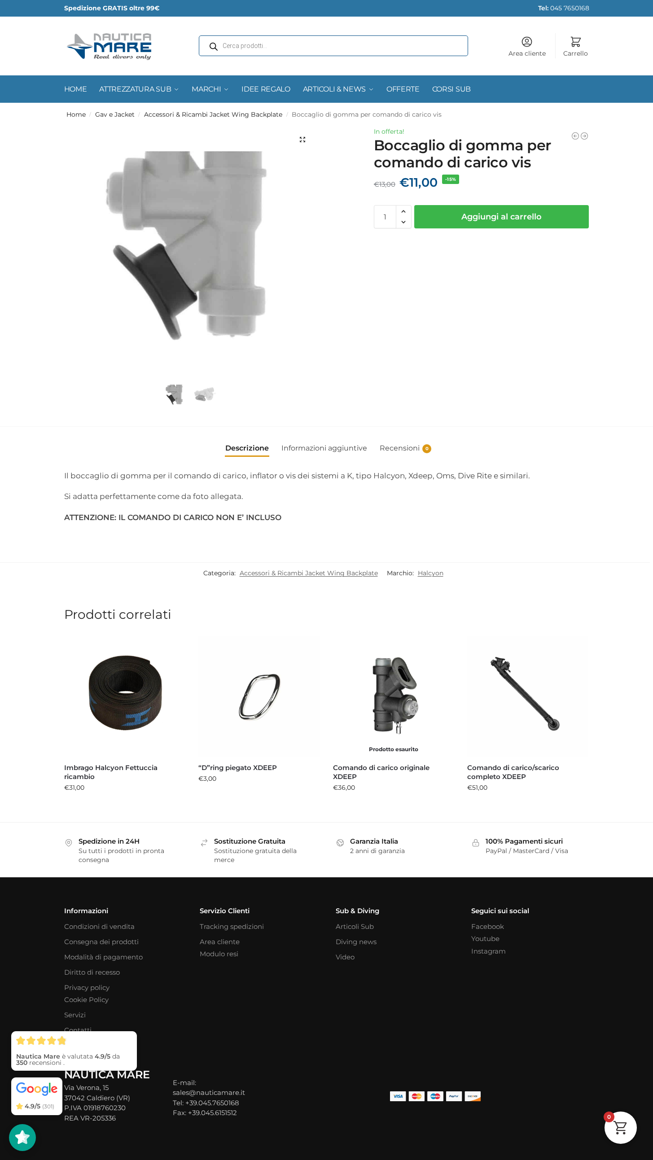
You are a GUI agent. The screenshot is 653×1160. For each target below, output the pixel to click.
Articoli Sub (355, 926)
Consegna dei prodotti (101, 941)
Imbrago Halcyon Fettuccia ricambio (111, 772)
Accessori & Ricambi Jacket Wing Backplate (213, 114)
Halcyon (430, 573)
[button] (302, 139)
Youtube (485, 938)
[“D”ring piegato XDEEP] (259, 696)
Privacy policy (87, 987)
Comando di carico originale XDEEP (381, 772)
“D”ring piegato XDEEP (237, 767)
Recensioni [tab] (404, 448)
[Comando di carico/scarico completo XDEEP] (527, 696)
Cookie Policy (86, 999)
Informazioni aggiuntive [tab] (324, 448)
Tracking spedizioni (232, 926)
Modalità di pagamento (103, 957)
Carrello (575, 53)
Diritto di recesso (92, 972)
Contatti (78, 1030)
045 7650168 (563, 8)
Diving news (356, 941)
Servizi (75, 1015)
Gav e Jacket (115, 114)
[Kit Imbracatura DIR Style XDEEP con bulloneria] (575, 135)
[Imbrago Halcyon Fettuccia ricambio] (124, 696)
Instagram (488, 951)
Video (345, 957)
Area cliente (527, 53)
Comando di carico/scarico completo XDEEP (513, 772)
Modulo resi (219, 954)
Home (76, 114)
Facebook (487, 926)
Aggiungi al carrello (501, 217)
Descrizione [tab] (247, 448)
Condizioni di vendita (99, 926)
